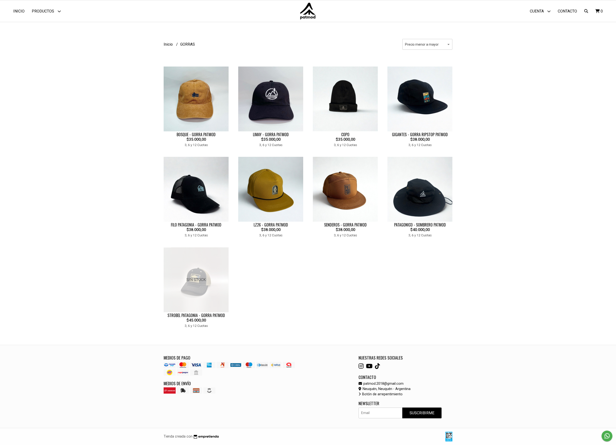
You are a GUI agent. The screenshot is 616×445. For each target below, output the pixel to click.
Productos (43, 11)
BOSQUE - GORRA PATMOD (196, 134)
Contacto (567, 11)
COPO (345, 134)
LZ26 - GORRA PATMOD (271, 225)
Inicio (19, 11)
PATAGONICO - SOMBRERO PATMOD (420, 225)
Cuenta (537, 11)
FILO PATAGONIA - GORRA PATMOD (196, 225)
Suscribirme (422, 413)
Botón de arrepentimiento (382, 394)
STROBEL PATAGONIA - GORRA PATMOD (196, 315)
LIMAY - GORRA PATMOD (271, 134)
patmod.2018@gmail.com (383, 384)
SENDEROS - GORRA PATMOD (345, 225)
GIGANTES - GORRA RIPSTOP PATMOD (420, 134)
